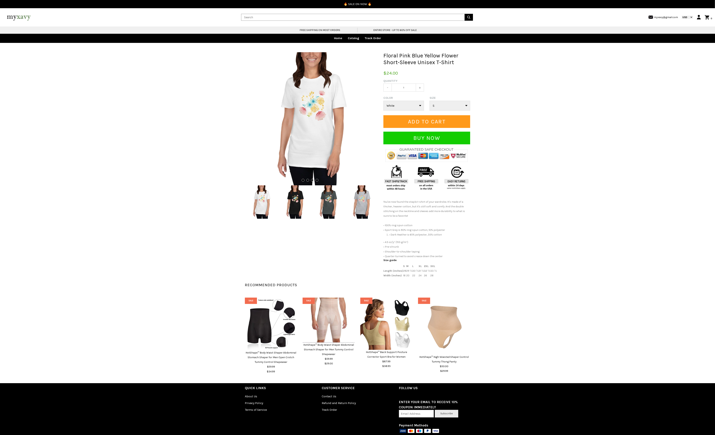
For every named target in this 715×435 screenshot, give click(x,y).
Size (433, 98)
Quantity (390, 81)
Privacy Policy (254, 403)
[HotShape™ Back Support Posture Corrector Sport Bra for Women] (386, 324)
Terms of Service (256, 410)
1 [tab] (303, 180)
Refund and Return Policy (339, 403)
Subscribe (446, 413)
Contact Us (329, 396)
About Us (251, 396)
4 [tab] (317, 180)
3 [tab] (312, 180)
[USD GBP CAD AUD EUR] (685, 17)
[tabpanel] (311, 118)
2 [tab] (308, 180)
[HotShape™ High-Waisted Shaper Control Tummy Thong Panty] (444, 326)
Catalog (353, 38)
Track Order (373, 38)
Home (338, 38)
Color (388, 98)
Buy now (426, 138)
